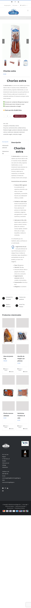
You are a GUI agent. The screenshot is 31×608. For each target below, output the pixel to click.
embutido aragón (7, 134)
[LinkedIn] (7, 488)
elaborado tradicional (19, 132)
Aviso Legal (24, 504)
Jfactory (23, 508)
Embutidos (12, 125)
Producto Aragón (7, 130)
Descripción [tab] (5, 141)
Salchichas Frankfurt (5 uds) (21, 416)
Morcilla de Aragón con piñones (21, 359)
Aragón (20, 134)
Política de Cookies (9, 506)
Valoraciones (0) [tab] (5, 152)
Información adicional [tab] (5, 146)
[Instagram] (2, 490)
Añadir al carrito (20, 116)
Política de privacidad (20, 506)
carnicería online (13, 128)
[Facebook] (5, 488)
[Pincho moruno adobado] (8, 393)
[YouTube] (2, 488)
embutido (15, 134)
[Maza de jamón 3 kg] (8, 336)
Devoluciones (10, 508)
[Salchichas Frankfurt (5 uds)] (22, 393)
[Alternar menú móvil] (28, 10)
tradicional (10, 132)
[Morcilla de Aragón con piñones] (22, 336)
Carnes (17, 125)
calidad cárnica (22, 128)
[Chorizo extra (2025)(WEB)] (15, 41)
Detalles (12, 371)
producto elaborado (17, 130)
